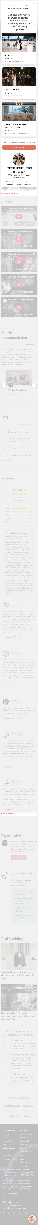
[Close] (34, 3)
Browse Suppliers (19, 147)
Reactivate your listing (23, 184)
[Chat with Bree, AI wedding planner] (32, 1219)
